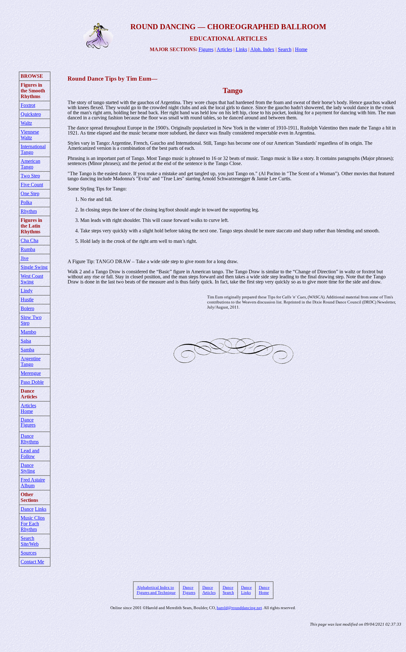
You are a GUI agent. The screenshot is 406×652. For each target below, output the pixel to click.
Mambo (28, 332)
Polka (26, 202)
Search (284, 49)
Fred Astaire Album (33, 482)
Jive (25, 258)
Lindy (27, 290)
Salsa (26, 340)
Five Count (32, 184)
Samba (27, 349)
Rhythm (29, 211)
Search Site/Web (30, 541)
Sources (28, 553)
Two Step (30, 175)
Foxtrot (28, 105)
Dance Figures (28, 422)
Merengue (31, 373)
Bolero (27, 308)
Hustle (27, 299)
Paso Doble (32, 382)
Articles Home (28, 408)
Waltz (26, 123)
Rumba (28, 249)
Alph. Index (262, 49)
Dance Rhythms (30, 438)
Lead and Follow (30, 453)
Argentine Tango (31, 361)
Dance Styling (28, 468)
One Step (30, 193)
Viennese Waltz (30, 134)
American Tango (30, 164)
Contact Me (32, 561)
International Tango (33, 149)
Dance (27, 509)
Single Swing (34, 267)
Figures (206, 49)
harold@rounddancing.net (239, 607)
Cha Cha (29, 240)
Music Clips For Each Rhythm (33, 523)
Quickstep (31, 114)
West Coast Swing (32, 278)
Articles (224, 49)
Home (301, 49)
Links (241, 49)
